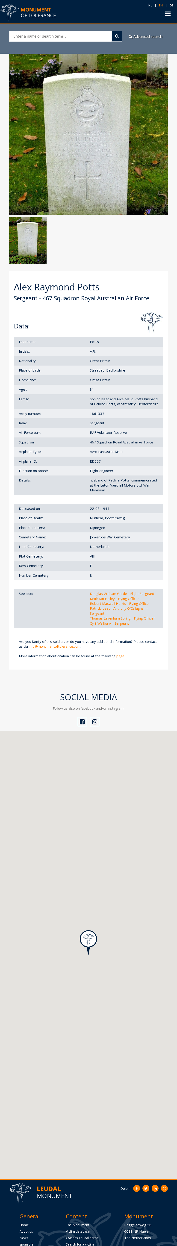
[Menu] (167, 13)
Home (24, 1225)
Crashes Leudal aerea (82, 1238)
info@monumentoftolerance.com (54, 646)
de (172, 5)
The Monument (77, 1225)
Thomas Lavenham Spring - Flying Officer (122, 618)
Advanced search (147, 36)
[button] (88, 942)
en (161, 5)
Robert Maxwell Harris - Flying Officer (120, 603)
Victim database (78, 1231)
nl (150, 5)
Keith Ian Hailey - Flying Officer (114, 598)
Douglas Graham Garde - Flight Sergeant (122, 593)
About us (26, 1231)
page (120, 656)
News (24, 1238)
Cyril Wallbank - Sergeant (109, 623)
